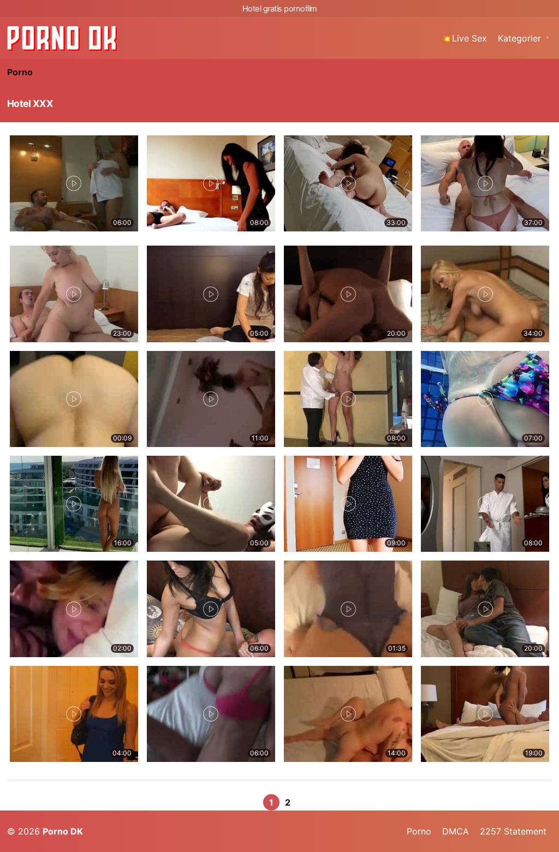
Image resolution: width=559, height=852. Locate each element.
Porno (20, 72)
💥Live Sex (464, 38)
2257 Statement (513, 831)
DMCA (455, 831)
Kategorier (519, 38)
